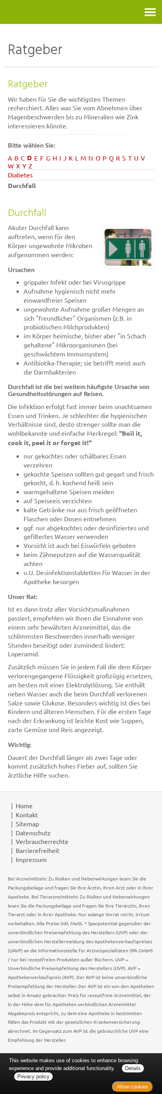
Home (24, 805)
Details (133, 1068)
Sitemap (27, 823)
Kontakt (27, 814)
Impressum (31, 859)
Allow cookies (132, 1087)
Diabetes (20, 175)
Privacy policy (33, 1076)
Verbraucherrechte (42, 841)
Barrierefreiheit (37, 850)
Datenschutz (33, 832)
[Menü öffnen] (150, 12)
